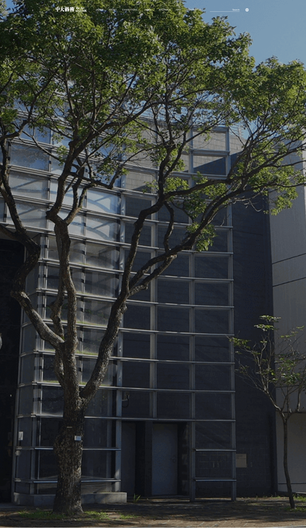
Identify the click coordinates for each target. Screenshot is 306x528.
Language (246, 9)
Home (99, 10)
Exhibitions (130, 10)
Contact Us (194, 10)
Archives (165, 10)
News (148, 10)
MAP (178, 10)
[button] (131, 9)
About (113, 10)
